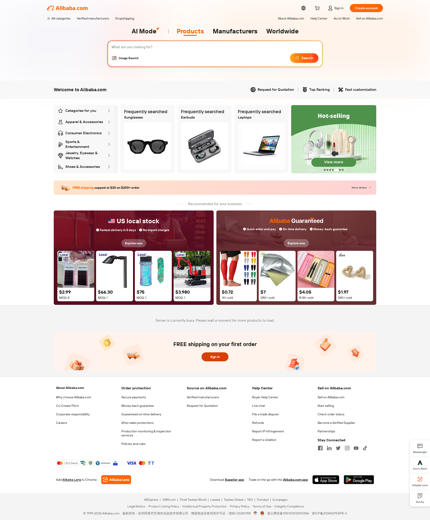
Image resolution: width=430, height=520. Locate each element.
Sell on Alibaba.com (331, 397)
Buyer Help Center (265, 397)
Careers (61, 423)
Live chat (258, 405)
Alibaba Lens (71, 479)
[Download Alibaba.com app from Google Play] (359, 479)
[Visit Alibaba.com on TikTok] (365, 448)
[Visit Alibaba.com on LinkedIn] (329, 448)
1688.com (169, 499)
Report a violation (264, 440)
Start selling (326, 405)
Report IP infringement (268, 431)
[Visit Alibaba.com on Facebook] (320, 448)
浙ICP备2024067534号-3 (329, 513)
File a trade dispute (265, 414)
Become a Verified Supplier (336, 423)
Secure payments (133, 397)
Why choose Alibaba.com (73, 397)
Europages (280, 499)
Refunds (258, 423)
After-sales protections (137, 423)
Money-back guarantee (137, 405)
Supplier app (234, 479)
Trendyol (263, 499)
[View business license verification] (255, 513)
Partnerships (326, 431)
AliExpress (151, 499)
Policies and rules (133, 444)
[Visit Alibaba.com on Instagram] (347, 448)
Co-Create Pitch (67, 405)
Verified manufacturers (203, 397)
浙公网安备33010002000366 (288, 513)
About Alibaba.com (70, 388)
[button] (125, 58)
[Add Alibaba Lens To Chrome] (116, 479)
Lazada (215, 499)
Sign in (215, 357)
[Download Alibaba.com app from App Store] (325, 479)
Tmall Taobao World (193, 499)
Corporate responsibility (73, 414)
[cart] (318, 9)
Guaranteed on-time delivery (141, 414)
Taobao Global (233, 499)
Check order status (331, 414)
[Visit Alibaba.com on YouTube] (356, 448)
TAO (250, 499)
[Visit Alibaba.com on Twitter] (338, 448)
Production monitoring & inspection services (146, 433)
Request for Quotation (202, 405)
